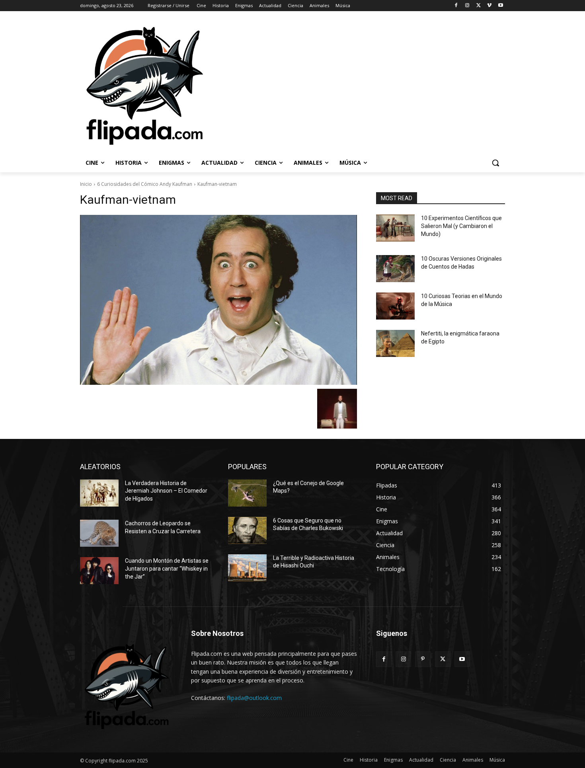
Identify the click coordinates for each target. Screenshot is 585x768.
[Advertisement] (396, 85)
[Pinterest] (423, 659)
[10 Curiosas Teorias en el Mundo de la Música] (395, 306)
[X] (478, 5)
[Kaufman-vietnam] (218, 299)
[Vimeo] (489, 5)
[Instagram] (467, 5)
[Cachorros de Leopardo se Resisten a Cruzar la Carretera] (99, 533)
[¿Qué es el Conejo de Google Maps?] (247, 493)
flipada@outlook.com (254, 698)
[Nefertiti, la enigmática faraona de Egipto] (395, 343)
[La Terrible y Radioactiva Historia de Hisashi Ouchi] (247, 567)
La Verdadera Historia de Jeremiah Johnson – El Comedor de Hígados (166, 491)
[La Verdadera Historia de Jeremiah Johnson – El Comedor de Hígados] (99, 493)
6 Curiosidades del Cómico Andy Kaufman (144, 184)
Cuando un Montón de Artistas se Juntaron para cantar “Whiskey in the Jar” (167, 568)
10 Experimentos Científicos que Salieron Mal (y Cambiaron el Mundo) (461, 226)
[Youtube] (500, 5)
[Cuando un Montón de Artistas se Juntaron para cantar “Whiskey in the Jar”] (99, 570)
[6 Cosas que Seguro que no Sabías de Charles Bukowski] (247, 530)
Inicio (86, 184)
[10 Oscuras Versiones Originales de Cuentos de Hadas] (395, 268)
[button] (495, 162)
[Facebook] (456, 5)
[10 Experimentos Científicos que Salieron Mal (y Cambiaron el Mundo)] (395, 228)
